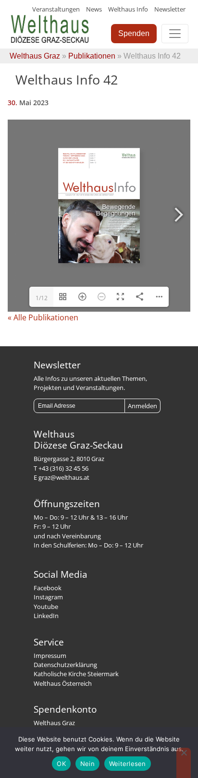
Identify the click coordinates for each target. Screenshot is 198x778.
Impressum (50, 655)
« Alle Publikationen (43, 317)
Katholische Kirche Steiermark (76, 673)
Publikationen (91, 56)
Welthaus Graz (35, 56)
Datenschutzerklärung (65, 664)
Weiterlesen (127, 763)
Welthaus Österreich (63, 683)
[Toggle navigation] (174, 33)
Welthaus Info (128, 9)
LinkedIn (46, 615)
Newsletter (170, 9)
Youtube (46, 606)
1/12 (42, 298)
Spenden (133, 33)
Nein (87, 763)
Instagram (48, 597)
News (94, 9)
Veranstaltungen (56, 9)
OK (61, 763)
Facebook (48, 588)
